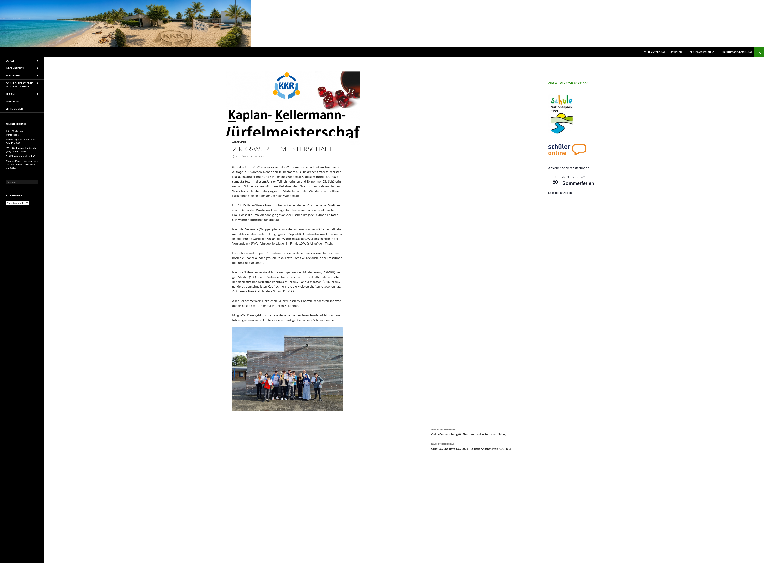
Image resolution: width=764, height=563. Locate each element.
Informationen (15, 68)
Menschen (676, 52)
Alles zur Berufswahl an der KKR (568, 82)
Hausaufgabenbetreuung (737, 52)
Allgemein (239, 142)
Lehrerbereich (14, 109)
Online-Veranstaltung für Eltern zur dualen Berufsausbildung (468, 432)
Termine (10, 94)
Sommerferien (578, 183)
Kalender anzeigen (560, 193)
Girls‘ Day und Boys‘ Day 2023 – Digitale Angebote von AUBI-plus (471, 446)
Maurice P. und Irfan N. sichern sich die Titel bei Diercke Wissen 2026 (22, 164)
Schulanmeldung (654, 52)
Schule (10, 60)
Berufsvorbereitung (702, 52)
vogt (261, 156)
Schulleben (13, 75)
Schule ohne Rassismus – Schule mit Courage (20, 85)
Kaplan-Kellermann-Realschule (31, 52)
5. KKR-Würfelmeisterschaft (20, 156)
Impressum (12, 101)
